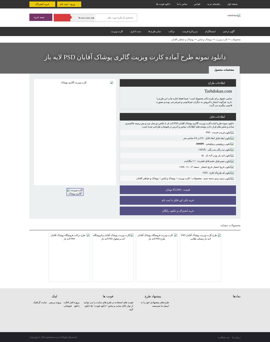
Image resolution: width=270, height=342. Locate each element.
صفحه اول (232, 4)
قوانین (197, 4)
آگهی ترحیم (229, 31)
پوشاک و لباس (204, 39)
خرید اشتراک (42, 4)
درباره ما (236, 337)
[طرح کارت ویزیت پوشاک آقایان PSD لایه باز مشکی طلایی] (200, 257)
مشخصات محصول (224, 69)
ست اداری (135, 31)
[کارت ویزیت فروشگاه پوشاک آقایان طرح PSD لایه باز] (156, 257)
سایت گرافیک (40, 302)
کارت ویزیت (117, 31)
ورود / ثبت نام (68, 4)
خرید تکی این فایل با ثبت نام (178, 200)
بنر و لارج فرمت (190, 31)
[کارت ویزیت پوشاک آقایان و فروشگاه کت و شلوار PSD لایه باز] (113, 257)
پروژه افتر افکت (72, 302)
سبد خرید (39, 17)
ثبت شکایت (224, 337)
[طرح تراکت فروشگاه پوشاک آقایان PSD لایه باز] (69, 257)
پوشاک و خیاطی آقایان (182, 39)
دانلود (77, 305)
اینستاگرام (210, 31)
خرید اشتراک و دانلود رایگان (178, 210)
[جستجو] (62, 17)
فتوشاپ (68, 305)
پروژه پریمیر (54, 302)
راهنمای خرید (213, 4)
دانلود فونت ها (163, 4)
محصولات (236, 39)
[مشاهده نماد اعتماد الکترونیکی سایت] (213, 314)
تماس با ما (182, 4)
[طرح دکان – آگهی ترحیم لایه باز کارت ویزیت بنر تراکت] (234, 15)
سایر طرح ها (154, 31)
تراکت (171, 31)
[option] (75, 132)
